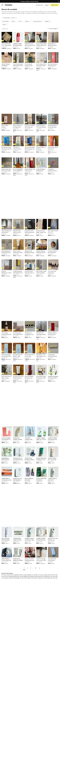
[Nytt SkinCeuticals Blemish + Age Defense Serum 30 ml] (18, 348)
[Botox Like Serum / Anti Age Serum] (18, 119)
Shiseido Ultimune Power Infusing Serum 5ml (52, 333)
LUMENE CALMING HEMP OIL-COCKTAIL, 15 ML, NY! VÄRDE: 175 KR (41, 438)
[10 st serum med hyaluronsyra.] (53, 264)
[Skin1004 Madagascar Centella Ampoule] (7, 264)
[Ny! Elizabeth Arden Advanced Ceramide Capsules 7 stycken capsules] (41, 370)
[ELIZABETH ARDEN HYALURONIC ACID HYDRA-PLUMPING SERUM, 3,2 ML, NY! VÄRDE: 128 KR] (53, 431)
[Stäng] (58, 1)
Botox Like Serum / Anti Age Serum (17, 126)
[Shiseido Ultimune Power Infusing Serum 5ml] (53, 326)
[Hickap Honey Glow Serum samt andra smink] (7, 162)
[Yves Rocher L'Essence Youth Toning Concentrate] (18, 141)
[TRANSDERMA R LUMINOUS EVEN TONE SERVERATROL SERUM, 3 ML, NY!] (18, 532)
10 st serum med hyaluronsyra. (52, 272)
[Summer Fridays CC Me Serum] (41, 141)
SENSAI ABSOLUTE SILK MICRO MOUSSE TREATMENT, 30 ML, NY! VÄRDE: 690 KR (18, 459)
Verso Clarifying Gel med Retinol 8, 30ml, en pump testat (18, 64)
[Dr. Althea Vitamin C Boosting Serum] (53, 244)
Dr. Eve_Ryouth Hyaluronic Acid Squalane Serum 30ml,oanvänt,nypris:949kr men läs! (30, 64)
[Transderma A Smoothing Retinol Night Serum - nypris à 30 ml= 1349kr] (53, 348)
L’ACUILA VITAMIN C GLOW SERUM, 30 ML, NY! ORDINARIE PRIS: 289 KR (6, 438)
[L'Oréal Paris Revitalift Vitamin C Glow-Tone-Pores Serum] (53, 162)
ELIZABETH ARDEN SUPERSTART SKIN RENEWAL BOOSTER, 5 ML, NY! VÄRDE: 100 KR (30, 539)
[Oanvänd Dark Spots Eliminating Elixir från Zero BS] (30, 141)
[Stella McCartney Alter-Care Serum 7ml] (30, 37)
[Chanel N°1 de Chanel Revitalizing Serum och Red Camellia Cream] (41, 326)
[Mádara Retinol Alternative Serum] (53, 37)
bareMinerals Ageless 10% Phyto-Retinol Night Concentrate (53, 377)
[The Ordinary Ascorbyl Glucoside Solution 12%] (7, 326)
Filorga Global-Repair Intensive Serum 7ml (41, 44)
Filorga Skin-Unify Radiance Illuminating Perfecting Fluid (30, 231)
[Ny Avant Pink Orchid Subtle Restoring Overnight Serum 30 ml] (18, 370)
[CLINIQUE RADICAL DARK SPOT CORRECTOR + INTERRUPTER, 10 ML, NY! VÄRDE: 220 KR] (53, 472)
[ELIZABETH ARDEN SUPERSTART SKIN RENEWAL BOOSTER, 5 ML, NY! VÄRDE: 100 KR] (30, 532)
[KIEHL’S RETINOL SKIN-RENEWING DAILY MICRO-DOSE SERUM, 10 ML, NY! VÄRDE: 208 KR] (7, 532)
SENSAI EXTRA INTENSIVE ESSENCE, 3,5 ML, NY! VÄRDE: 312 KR (30, 459)
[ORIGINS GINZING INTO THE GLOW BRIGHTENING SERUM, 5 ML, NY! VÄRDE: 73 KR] (53, 451)
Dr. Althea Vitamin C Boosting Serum (53, 251)
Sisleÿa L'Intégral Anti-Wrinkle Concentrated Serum (7, 64)
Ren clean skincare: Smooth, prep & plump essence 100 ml (52, 64)
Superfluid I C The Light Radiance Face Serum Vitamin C (41, 355)
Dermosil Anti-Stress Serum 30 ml (53, 148)
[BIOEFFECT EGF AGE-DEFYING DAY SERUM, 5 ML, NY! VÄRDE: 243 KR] (53, 532)
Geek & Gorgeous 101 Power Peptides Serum (41, 126)
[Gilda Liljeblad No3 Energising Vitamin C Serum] (7, 244)
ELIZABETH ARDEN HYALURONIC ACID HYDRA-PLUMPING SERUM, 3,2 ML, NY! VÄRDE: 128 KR (52, 438)
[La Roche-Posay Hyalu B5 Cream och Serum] (30, 264)
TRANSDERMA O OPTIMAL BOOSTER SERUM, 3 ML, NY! (6, 479)
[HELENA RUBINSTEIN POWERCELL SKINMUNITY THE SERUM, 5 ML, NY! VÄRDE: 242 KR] (41, 472)
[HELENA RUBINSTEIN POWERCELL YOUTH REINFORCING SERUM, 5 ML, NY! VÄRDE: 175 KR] (41, 451)
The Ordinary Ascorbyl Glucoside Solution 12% (6, 333)
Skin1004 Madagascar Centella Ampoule (7, 272)
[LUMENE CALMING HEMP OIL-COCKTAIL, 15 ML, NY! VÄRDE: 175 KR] (41, 431)
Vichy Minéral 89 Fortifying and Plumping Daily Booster (52, 559)
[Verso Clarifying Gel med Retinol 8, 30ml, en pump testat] (18, 57)
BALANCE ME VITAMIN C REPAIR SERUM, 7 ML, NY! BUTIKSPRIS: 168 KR (18, 438)
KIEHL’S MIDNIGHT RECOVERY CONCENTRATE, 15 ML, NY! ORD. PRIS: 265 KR (29, 479)
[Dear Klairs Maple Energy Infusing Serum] (30, 370)
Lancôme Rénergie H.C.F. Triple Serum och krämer (6, 44)
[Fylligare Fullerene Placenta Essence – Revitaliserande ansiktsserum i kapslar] (41, 244)
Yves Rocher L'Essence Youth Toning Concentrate (18, 148)
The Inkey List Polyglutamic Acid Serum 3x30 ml (29, 333)
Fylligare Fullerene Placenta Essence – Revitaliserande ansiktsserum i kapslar (41, 251)
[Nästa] (39, 568)
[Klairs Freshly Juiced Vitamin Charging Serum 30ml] (41, 264)
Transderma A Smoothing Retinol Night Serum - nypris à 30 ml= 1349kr (53, 355)
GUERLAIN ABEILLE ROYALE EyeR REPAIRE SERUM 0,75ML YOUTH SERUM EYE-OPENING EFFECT (40, 170)
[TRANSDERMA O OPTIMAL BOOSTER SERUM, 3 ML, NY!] (7, 472)
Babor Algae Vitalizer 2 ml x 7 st (53, 231)
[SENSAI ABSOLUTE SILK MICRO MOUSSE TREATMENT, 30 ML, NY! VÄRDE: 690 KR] (18, 451)
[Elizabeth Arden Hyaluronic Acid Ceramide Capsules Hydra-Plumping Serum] (18, 224)
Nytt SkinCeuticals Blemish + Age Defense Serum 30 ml (18, 355)
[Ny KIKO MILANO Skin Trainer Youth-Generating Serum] (30, 162)
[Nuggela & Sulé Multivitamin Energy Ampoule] (30, 244)
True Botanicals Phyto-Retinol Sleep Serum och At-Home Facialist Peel (18, 333)
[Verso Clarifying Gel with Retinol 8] (7, 224)
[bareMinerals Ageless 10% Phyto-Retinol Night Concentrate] (53, 370)
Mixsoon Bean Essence (5, 126)
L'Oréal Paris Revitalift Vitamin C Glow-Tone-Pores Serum (52, 170)
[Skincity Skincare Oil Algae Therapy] (7, 370)
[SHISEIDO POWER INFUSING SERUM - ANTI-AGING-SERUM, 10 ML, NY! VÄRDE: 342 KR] (18, 37)
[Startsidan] (8, 5)
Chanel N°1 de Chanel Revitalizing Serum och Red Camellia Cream (41, 333)
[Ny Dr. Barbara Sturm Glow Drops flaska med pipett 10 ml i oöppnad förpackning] (41, 57)
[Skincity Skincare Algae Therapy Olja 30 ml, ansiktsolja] (41, 224)
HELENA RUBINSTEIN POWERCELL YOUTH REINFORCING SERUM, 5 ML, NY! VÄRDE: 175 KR (41, 459)
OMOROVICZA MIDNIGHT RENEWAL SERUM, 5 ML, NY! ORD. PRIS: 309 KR (18, 559)
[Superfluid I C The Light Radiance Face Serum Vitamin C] (41, 348)
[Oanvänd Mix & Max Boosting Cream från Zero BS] (7, 141)
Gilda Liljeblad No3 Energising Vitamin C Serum (6, 251)
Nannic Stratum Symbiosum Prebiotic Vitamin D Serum (18, 251)
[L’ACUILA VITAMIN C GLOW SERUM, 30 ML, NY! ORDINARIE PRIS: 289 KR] (7, 431)
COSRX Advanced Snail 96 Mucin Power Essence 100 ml (18, 272)
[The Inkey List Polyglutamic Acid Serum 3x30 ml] (30, 326)
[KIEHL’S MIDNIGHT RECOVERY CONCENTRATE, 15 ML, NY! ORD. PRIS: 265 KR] (30, 472)
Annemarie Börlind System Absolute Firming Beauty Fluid (53, 126)
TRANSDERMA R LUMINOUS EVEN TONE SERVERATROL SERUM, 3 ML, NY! (18, 539)
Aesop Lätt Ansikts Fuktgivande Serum (29, 559)
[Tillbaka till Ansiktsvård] (2, 18)
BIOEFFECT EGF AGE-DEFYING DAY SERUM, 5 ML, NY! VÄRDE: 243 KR (53, 539)
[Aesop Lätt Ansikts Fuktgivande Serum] (30, 552)
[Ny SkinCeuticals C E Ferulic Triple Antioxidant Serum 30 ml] (30, 348)
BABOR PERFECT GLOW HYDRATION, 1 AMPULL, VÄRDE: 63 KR (7, 559)
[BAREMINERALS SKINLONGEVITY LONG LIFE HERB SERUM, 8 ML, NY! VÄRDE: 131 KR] (7, 451)
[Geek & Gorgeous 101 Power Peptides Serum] (41, 119)
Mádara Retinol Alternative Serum (52, 44)
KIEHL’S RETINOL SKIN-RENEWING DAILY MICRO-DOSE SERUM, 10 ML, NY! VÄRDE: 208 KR (6, 539)
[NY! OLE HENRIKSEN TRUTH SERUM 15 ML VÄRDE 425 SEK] (18, 162)
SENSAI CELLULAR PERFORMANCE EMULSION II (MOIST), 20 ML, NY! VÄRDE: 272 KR (18, 479)
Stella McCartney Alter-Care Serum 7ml (30, 44)
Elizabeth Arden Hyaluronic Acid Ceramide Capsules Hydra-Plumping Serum (18, 231)
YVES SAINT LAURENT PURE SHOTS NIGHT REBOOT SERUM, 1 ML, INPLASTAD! (29, 438)
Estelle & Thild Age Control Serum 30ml (41, 559)
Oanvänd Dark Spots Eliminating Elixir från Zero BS (30, 148)
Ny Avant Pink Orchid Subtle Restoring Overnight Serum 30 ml (18, 377)
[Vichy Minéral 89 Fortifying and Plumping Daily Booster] (53, 552)
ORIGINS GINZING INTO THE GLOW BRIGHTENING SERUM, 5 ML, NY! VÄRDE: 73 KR (52, 459)
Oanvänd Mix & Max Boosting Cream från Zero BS (7, 148)
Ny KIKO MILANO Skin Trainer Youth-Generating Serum (30, 170)
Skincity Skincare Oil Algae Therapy (6, 377)
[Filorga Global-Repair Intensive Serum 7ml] (41, 37)
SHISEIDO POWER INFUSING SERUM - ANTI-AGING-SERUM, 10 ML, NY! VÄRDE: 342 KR (18, 44)
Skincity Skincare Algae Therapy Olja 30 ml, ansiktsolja (41, 231)
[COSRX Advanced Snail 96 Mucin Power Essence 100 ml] (18, 264)
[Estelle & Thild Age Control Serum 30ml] (41, 552)
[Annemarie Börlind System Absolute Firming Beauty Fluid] (53, 119)
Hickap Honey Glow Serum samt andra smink (6, 170)
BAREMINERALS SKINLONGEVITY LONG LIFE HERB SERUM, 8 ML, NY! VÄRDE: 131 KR (6, 459)
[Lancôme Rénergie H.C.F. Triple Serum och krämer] (7, 37)
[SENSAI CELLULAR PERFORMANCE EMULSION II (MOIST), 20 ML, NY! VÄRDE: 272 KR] (18, 472)
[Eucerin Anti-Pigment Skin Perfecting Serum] (30, 119)
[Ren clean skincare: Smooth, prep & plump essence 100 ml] (53, 57)
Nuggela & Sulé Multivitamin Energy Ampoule (29, 251)
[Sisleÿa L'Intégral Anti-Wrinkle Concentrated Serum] (7, 57)
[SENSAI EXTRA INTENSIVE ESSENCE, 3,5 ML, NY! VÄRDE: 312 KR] (30, 451)
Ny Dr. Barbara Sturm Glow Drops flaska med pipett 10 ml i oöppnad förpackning (41, 64)
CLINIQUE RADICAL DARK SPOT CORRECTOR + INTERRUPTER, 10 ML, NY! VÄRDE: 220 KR (53, 479)
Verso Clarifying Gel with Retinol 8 (6, 231)
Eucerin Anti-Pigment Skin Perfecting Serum (30, 126)
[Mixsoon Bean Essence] (7, 119)
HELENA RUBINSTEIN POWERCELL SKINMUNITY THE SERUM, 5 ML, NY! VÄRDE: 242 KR (41, 479)
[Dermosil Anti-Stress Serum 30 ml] (53, 141)
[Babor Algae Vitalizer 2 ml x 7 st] (53, 224)
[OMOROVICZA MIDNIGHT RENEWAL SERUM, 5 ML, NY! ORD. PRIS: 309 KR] (18, 552)
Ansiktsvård (6, 17)
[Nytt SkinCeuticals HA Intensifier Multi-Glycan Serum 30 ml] (7, 348)
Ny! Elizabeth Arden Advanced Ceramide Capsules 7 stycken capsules (41, 377)
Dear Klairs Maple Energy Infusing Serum (29, 377)
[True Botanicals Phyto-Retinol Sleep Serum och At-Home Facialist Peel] (18, 326)
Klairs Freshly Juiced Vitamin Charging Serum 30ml (41, 272)
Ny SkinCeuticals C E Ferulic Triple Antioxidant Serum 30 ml (30, 355)
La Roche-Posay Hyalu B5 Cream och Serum (30, 272)
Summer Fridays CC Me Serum (41, 148)
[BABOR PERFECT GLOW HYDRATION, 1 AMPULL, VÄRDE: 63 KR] (7, 552)
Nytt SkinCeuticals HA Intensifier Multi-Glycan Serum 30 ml (6, 355)
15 (35, 568)
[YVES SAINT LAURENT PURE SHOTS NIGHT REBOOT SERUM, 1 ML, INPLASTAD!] (30, 431)
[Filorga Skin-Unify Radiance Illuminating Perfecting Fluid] (30, 224)
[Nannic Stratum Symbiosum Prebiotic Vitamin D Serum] (18, 244)
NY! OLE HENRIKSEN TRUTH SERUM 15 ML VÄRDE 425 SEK (18, 170)
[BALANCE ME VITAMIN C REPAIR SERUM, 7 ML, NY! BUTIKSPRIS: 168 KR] (18, 431)
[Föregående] (21, 568)
